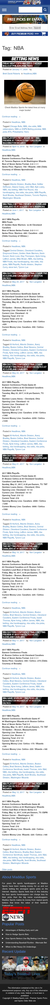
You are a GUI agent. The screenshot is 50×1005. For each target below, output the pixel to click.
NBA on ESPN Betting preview (28, 129)
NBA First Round (26, 189)
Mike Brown (22, 258)
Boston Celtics (16, 347)
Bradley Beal (30, 184)
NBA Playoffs (40, 192)
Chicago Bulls (16, 126)
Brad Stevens (30, 347)
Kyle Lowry (39, 186)
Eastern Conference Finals (24, 617)
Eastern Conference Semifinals (22, 768)
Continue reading (11, 116)
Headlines (27, 73)
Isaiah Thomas (30, 769)
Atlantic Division (17, 184)
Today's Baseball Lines (22, 973)
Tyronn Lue (23, 267)
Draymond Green (10, 253)
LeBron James (9, 258)
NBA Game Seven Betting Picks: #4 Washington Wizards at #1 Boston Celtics (21, 700)
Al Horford (14, 344)
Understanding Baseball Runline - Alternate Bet (26, 942)
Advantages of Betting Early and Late (22, 930)
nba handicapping (21, 261)
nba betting (13, 189)
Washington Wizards (12, 197)
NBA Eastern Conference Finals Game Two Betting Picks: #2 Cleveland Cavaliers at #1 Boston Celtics (23, 546)
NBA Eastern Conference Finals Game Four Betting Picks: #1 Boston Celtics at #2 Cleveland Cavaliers (25, 367)
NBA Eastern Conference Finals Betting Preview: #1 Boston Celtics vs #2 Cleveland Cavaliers (24, 634)
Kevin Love (15, 256)
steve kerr (13, 267)
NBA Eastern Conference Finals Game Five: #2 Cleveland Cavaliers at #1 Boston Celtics (25, 276)
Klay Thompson (27, 256)
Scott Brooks (8, 195)
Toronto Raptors (39, 195)
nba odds (32, 126)
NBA (35, 73)
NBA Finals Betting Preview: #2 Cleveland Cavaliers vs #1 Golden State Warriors (24, 205)
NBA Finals (7, 261)
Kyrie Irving (40, 256)
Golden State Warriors (29, 253)
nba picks (29, 192)
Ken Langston (36, 146)
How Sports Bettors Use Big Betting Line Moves (26, 938)
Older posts (7, 869)
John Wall (29, 186)
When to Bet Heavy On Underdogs (21, 947)
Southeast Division (23, 195)
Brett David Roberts (11, 73)
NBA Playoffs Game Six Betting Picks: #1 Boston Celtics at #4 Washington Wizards (24, 786)
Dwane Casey (18, 186)
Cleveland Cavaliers (33, 250)
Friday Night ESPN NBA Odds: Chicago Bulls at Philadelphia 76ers (22, 64)
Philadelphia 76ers (20, 131)
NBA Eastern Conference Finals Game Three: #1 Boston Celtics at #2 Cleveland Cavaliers (25, 458)
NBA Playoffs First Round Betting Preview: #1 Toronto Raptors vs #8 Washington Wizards (22, 140)
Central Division (17, 250)
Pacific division (27, 264)
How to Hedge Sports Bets (17, 934)
